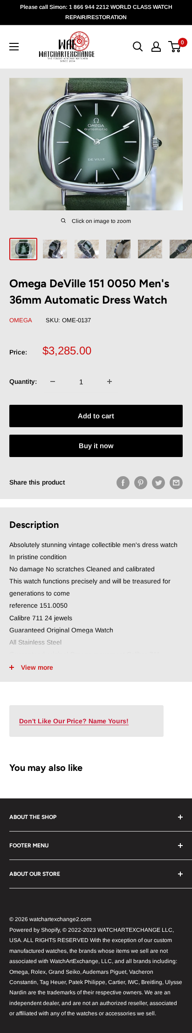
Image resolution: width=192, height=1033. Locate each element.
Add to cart (96, 416)
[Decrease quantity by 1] (52, 381)
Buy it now (96, 446)
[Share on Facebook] (123, 482)
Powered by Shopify (34, 930)
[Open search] (138, 47)
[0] (175, 46)
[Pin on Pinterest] (140, 482)
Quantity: (23, 381)
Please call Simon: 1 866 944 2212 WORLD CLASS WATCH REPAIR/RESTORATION (96, 12)
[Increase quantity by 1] (109, 381)
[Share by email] (176, 482)
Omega (20, 320)
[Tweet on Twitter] (158, 482)
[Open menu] (14, 46)
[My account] (156, 47)
